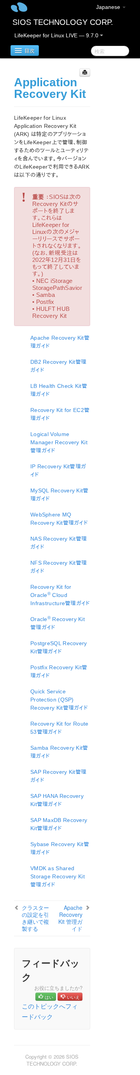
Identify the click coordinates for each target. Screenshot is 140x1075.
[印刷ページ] (84, 72)
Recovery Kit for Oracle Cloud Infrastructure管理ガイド (60, 595)
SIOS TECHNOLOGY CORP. (62, 22)
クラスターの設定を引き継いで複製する (35, 918)
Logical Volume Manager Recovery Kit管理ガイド (59, 442)
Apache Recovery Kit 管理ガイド (70, 918)
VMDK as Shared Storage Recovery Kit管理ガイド (57, 876)
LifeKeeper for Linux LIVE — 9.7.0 (57, 35)
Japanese (109, 7)
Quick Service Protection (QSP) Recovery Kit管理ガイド (59, 699)
